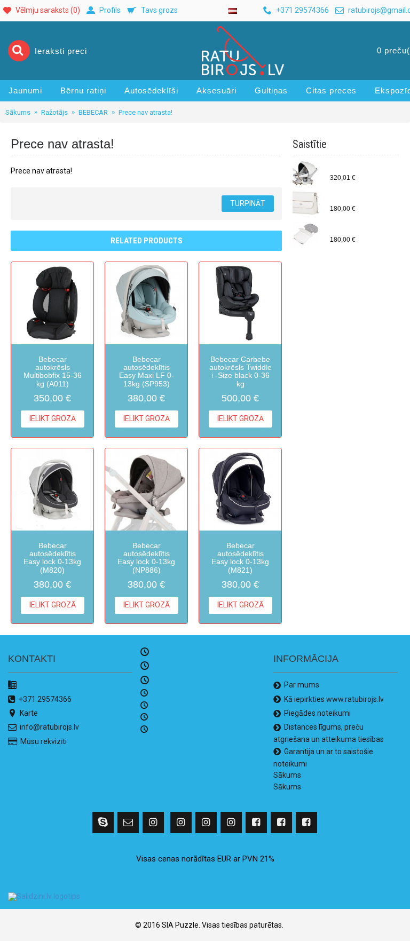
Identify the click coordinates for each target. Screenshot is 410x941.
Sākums (17, 112)
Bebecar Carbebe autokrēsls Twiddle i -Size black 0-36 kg (240, 371)
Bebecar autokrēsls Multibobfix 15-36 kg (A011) (52, 371)
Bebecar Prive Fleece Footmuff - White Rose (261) (362, 230)
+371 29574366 (45, 698)
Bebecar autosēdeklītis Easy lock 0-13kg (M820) (52, 557)
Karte (29, 713)
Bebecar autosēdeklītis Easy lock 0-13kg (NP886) (146, 557)
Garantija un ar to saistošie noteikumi (323, 757)
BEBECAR (93, 112)
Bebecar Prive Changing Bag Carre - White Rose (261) (362, 199)
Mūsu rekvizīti (43, 741)
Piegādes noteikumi (317, 713)
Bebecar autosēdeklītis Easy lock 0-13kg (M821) (240, 557)
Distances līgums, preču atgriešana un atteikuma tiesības (328, 733)
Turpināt (247, 203)
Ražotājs (54, 112)
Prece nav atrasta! (145, 112)
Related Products (147, 241)
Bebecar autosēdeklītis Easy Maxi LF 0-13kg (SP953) (146, 371)
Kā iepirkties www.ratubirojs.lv (334, 698)
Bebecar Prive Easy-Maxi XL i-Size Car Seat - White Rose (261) (362, 168)
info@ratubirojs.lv (49, 727)
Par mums (301, 685)
